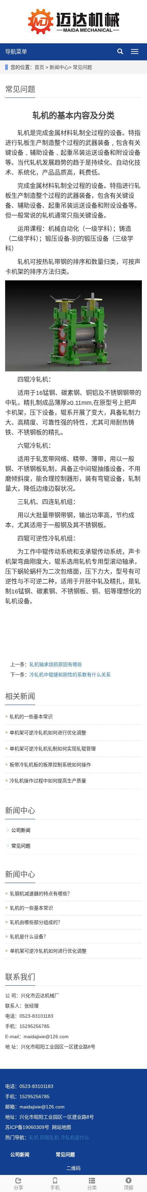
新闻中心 (59, 67)
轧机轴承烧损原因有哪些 (55, 664)
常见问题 (82, 67)
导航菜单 (16, 52)
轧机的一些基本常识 (31, 716)
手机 (55, 1187)
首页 (39, 67)
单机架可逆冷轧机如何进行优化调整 (48, 732)
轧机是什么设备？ (29, 936)
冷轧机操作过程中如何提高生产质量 (48, 780)
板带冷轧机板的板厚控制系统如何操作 (50, 764)
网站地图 (61, 1127)
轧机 (34, 1137)
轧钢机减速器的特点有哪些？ (41, 893)
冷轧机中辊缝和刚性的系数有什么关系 (70, 674)
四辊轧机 (49, 1137)
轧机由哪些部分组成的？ (36, 922)
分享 (18, 1187)
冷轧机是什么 (75, 1137)
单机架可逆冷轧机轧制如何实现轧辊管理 (53, 748)
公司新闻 (20, 830)
